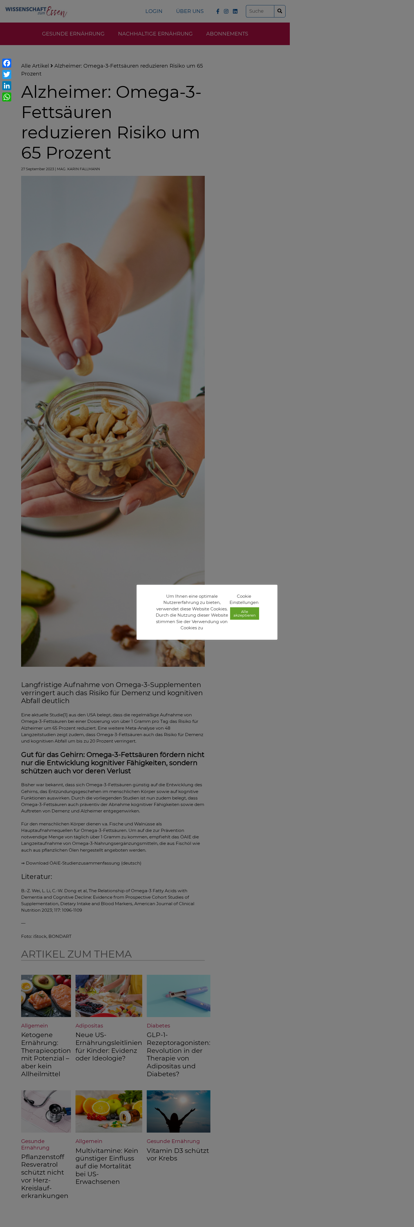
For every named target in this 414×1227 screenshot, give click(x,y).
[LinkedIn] (6, 85)
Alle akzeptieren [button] (244, 613)
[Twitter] (6, 74)
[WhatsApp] (6, 97)
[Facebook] (6, 63)
